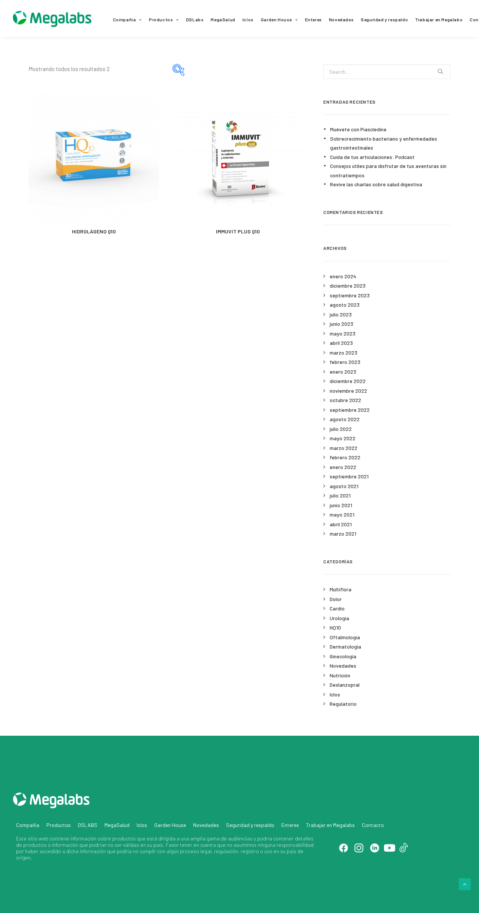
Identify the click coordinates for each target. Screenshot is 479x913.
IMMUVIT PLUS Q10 (238, 231)
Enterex (313, 19)
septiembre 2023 (350, 295)
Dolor (336, 599)
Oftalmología (345, 637)
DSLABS (87, 825)
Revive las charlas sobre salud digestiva (376, 184)
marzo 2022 (343, 448)
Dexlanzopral (345, 684)
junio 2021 (341, 505)
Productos (161, 19)
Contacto (373, 825)
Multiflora (340, 589)
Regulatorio (343, 704)
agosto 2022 (345, 419)
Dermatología (345, 646)
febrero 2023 (345, 362)
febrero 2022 (345, 457)
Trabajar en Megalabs (439, 19)
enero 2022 (343, 467)
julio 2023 (341, 314)
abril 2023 (341, 343)
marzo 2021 (343, 533)
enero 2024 (343, 276)
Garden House (276, 19)
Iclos (248, 19)
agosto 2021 (344, 486)
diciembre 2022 (348, 381)
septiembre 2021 (349, 476)
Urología (339, 618)
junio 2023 (341, 324)
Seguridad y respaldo (384, 19)
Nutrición (340, 675)
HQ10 (335, 627)
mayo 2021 (342, 514)
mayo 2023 (343, 333)
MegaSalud (223, 19)
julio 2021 (340, 495)
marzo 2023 (343, 352)
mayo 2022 (343, 438)
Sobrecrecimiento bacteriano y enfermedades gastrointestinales (383, 143)
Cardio (337, 608)
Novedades (341, 19)
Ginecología (343, 656)
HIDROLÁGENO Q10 (94, 231)
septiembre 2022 (350, 410)
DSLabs (195, 19)
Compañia (124, 19)
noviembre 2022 (348, 390)
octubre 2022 (345, 400)
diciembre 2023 (348, 285)
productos (124, 838)
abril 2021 (341, 524)
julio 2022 (341, 429)
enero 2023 (343, 371)
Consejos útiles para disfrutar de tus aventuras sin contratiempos (388, 170)
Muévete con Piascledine (358, 129)
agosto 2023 (345, 304)
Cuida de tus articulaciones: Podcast (372, 157)
